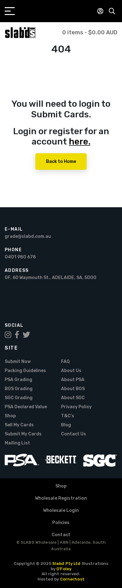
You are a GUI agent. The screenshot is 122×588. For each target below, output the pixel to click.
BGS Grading (19, 388)
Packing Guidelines (25, 370)
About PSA (72, 379)
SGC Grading (19, 397)
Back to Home (61, 161)
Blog (66, 425)
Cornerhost (72, 579)
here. (79, 141)
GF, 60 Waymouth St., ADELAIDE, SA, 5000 (50, 277)
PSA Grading (18, 379)
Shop (10, 416)
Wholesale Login (61, 510)
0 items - (89, 32)
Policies (60, 522)
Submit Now (18, 361)
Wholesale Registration (61, 498)
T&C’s (67, 416)
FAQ (65, 361)
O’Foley (63, 568)
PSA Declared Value (26, 406)
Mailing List (17, 443)
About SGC (73, 397)
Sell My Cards (19, 425)
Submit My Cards (23, 434)
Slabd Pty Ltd (66, 563)
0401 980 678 (20, 257)
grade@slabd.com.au (28, 236)
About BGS (73, 388)
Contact (61, 534)
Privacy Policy (76, 406)
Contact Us (73, 434)
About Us (71, 370)
